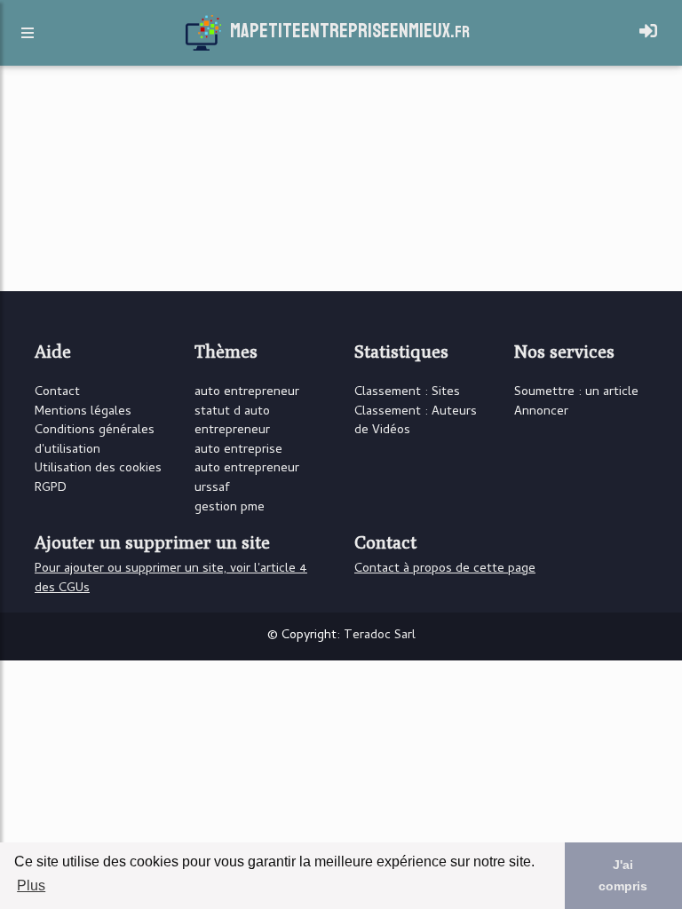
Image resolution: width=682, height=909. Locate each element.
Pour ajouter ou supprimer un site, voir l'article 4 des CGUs (171, 579)
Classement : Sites (407, 393)
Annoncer (541, 412)
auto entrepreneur (246, 393)
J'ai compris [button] (623, 875)
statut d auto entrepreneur (232, 422)
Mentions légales (83, 412)
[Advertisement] (554, 181)
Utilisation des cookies (98, 469)
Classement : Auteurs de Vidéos (415, 422)
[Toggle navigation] (648, 33)
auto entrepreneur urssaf (246, 479)
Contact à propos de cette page (444, 569)
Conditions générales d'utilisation (95, 441)
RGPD (51, 488)
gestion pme (229, 508)
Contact (57, 393)
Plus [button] (31, 885)
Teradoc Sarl (380, 636)
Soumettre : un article (576, 393)
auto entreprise (238, 450)
